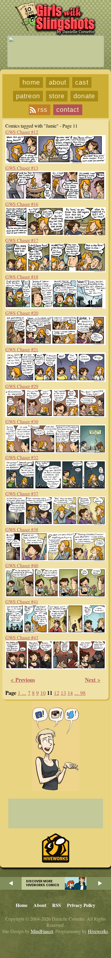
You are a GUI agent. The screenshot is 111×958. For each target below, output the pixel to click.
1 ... (22, 692)
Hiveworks (98, 931)
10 (43, 692)
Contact (67, 109)
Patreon (28, 96)
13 (63, 692)
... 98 (80, 692)
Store (57, 96)
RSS (42, 109)
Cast (81, 82)
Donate (84, 96)
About (58, 82)
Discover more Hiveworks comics (42, 883)
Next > (92, 680)
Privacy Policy (81, 905)
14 (70, 692)
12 (56, 692)
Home (31, 82)
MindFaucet (42, 931)
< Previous (23, 680)
